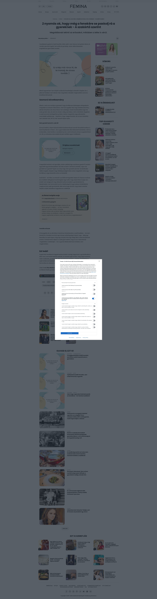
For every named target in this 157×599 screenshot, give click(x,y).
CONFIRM (69, 333)
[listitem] (78, 282)
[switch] (93, 285)
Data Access (78, 337)
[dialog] (78, 299)
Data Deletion (71, 337)
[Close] (100, 261)
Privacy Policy (85, 337)
